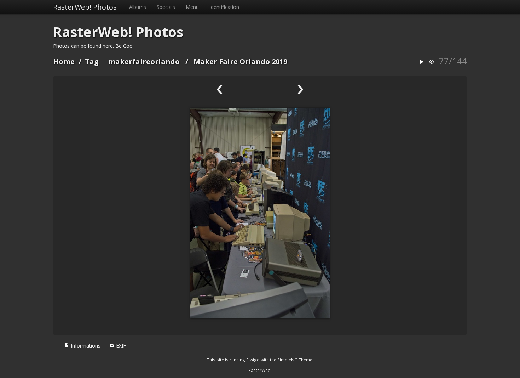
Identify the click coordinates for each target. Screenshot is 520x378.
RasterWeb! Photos (85, 7)
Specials (166, 7)
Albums (137, 7)
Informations (84, 345)
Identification (224, 7)
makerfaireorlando (144, 61)
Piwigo (253, 359)
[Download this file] (431, 62)
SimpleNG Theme (294, 359)
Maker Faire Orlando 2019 (240, 61)
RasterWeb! (260, 370)
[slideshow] (421, 62)
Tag (92, 61)
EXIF (120, 345)
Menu (192, 7)
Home (64, 61)
